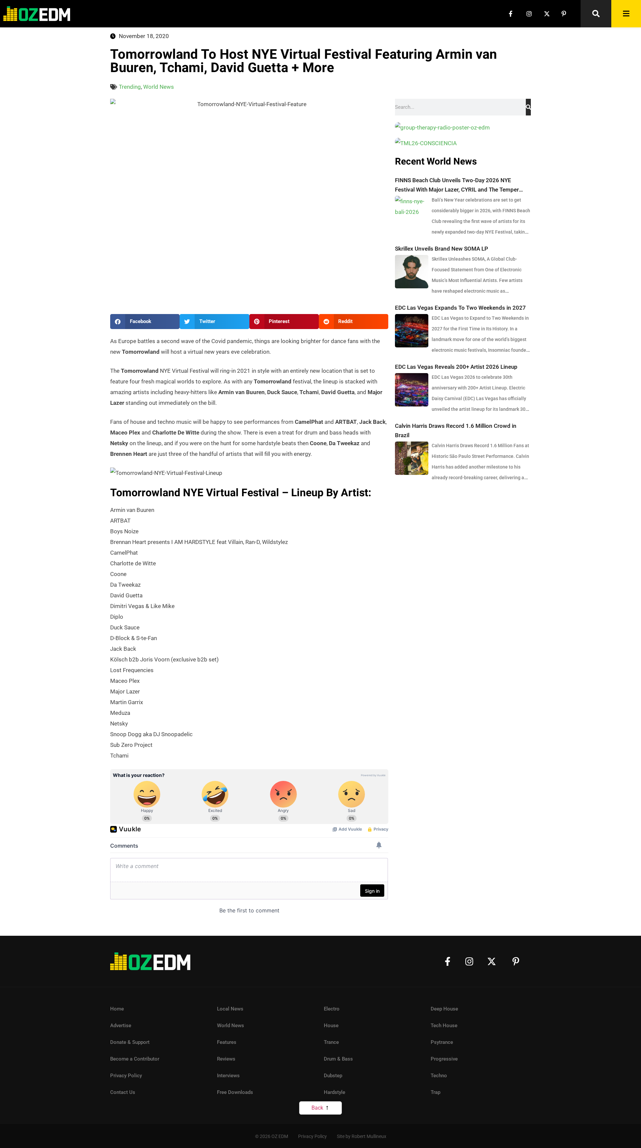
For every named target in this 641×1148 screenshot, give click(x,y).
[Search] (528, 107)
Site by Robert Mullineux (361, 1136)
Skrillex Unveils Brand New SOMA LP (441, 248)
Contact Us (122, 1092)
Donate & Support (130, 1042)
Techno (439, 1076)
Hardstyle (334, 1092)
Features (226, 1042)
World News (158, 86)
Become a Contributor (134, 1059)
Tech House (444, 1026)
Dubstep (333, 1076)
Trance (331, 1042)
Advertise (120, 1026)
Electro (332, 1009)
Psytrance (442, 1042)
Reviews (226, 1059)
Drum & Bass (338, 1059)
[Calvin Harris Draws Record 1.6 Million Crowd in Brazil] (411, 458)
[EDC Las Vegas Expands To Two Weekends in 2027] (411, 330)
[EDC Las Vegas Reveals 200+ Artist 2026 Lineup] (411, 389)
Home (117, 1009)
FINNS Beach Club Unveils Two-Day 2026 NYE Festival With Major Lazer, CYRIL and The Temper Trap (457, 185)
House (331, 1026)
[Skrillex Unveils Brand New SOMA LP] (411, 271)
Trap (435, 1092)
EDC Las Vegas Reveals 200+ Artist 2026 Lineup (456, 366)
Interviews (228, 1076)
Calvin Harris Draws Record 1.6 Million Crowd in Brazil (455, 430)
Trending (130, 86)
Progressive (444, 1059)
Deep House (444, 1009)
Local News (230, 1009)
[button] (145, 321)
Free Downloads (235, 1092)
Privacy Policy (126, 1076)
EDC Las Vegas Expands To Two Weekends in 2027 (460, 307)
